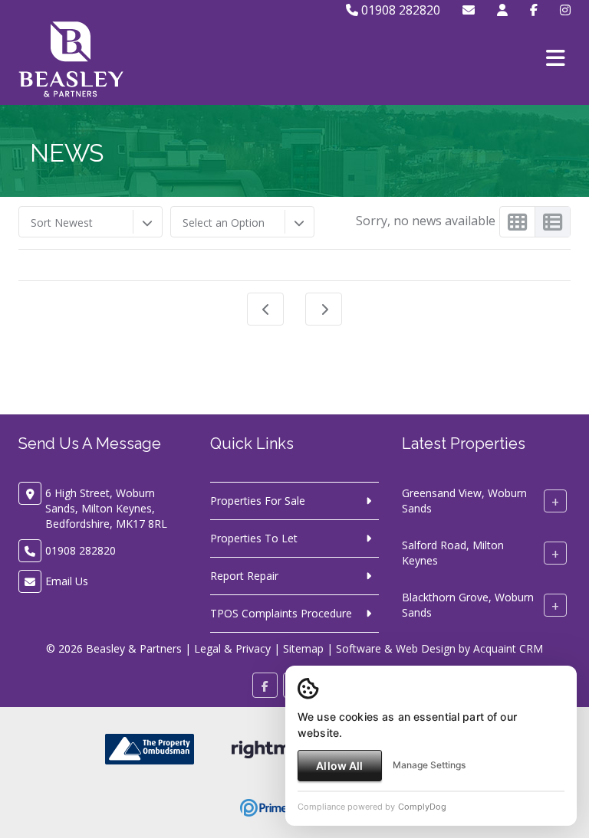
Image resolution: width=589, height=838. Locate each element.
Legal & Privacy (232, 648)
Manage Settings (429, 765)
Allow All (339, 765)
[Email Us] (468, 10)
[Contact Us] (502, 10)
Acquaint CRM (508, 648)
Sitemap (303, 648)
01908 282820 (399, 10)
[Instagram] (565, 10)
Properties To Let (254, 538)
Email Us (66, 581)
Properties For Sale (257, 500)
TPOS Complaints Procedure (281, 613)
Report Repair (244, 575)
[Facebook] (534, 10)
